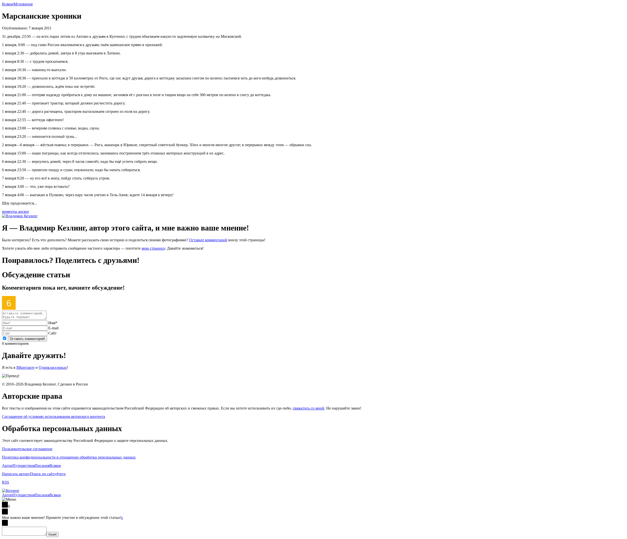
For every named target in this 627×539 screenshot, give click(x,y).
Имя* (52, 323)
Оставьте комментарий (208, 240)
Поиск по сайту (43, 474)
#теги (61, 474)
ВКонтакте (25, 367)
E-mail (53, 328)
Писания (42, 465)
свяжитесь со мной (308, 408)
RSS (5, 482)
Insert (52, 534)
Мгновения (23, 4)
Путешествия (23, 465)
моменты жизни (15, 211)
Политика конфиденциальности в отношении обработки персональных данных (69, 457)
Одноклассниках (53, 367)
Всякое (7, 4)
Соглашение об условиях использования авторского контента (53, 416)
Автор (7, 465)
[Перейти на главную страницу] (11, 490)
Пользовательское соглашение (27, 449)
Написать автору (16, 474)
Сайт (52, 333)
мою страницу (153, 248)
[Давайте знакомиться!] (20, 216)
